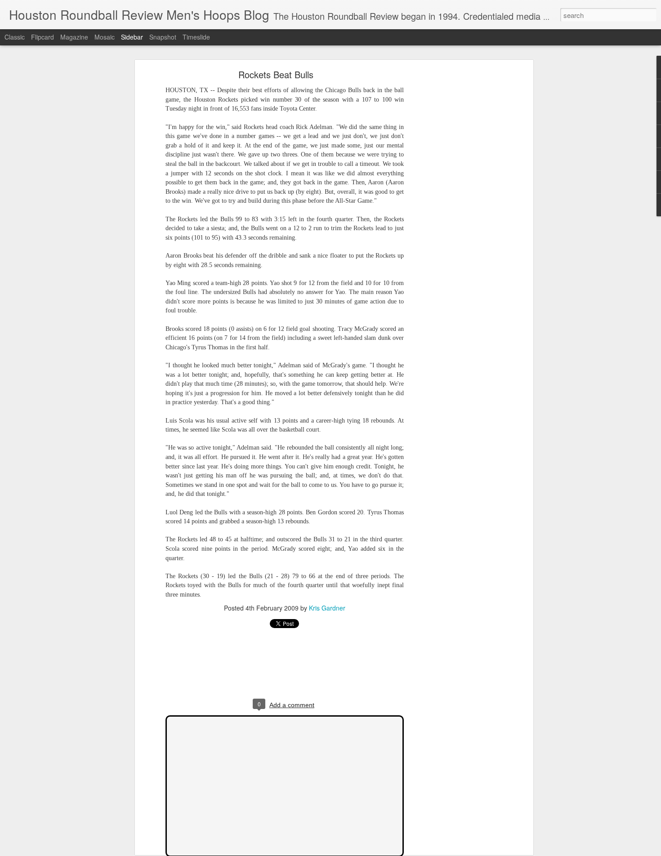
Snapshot (162, 36)
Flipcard (42, 36)
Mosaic (104, 36)
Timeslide (196, 36)
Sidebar (132, 36)
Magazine (74, 36)
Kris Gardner (327, 607)
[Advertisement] (453, 214)
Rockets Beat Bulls (275, 74)
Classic (14, 36)
